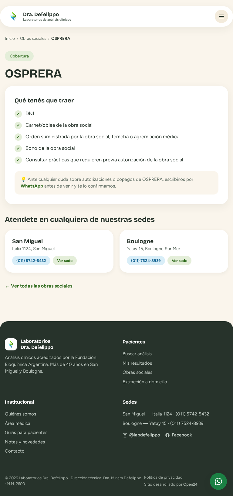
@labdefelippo (144, 435)
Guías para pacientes (26, 432)
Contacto (15, 451)
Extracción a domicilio (145, 381)
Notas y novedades (25, 442)
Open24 (190, 484)
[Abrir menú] (221, 16)
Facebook (182, 435)
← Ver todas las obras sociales (38, 286)
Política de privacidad (163, 477)
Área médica (17, 423)
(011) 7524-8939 (146, 260)
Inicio (10, 38)
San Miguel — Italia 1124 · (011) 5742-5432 (166, 414)
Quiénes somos (20, 414)
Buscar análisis (137, 353)
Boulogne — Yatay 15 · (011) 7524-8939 (163, 423)
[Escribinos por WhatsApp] (218, 481)
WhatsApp (32, 186)
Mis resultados (137, 363)
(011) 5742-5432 (31, 260)
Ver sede (65, 260)
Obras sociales (33, 38)
